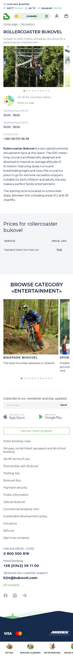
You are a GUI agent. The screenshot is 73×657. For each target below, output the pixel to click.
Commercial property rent (21, 509)
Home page (10, 24)
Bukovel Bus (12, 480)
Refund (8, 530)
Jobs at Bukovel (14, 502)
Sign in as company (16, 537)
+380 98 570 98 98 (16, 138)
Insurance (10, 523)
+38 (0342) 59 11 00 (21, 566)
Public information (16, 494)
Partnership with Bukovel (20, 466)
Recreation (28, 24)
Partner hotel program (36, 430)
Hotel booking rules (17, 441)
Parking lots (11, 473)
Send (63, 404)
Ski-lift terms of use (16, 459)
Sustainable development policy (25, 516)
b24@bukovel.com (20, 578)
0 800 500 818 (16, 554)
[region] (36, 649)
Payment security (15, 487)
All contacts (11, 585)
